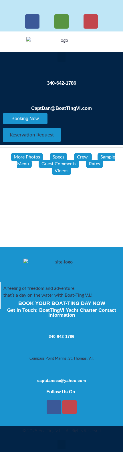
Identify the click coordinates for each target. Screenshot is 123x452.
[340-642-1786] (61, 71)
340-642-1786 (61, 83)
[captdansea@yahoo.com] (61, 369)
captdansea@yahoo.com (61, 380)
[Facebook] (32, 21)
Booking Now (25, 118)
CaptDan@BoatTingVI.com (61, 108)
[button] (61, 57)
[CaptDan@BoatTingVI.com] (61, 96)
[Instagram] (91, 21)
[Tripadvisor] (61, 21)
